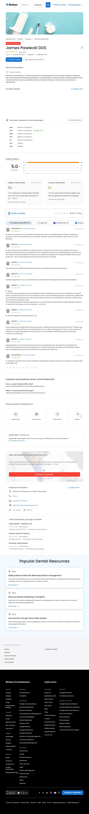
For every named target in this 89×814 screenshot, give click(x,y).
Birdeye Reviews (49, 725)
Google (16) (43, 223)
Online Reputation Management (30, 714)
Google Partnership (9, 768)
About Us (47, 693)
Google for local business (28, 704)
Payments (9, 728)
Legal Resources (49, 732)
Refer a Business (65, 727)
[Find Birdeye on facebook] (39, 792)
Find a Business (64, 717)
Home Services (24, 764)
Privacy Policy (25, 803)
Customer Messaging (27, 717)
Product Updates (50, 715)
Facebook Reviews (26, 733)
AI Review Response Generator (69, 707)
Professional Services (66, 696)
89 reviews (22, 52)
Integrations (10, 764)
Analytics (9, 761)
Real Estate (23, 777)
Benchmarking (10, 746)
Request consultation (36, 59)
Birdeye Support (64, 723)
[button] (36, 367)
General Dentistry (10, 656)
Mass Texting (10, 725)
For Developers (64, 720)
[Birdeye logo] (12, 4)
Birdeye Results (49, 728)
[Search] (48, 4)
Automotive (24, 751)
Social (8, 719)
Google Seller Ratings (10, 706)
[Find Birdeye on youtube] (55, 792)
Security (33, 803)
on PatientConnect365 (28, 228)
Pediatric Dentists (51, 649)
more (14, 198)
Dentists (28, 39)
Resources (47, 706)
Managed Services (65, 693)
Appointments (11, 722)
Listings (8, 693)
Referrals (9, 699)
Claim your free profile (44, 474)
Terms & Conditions (12, 803)
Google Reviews (25, 727)
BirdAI (7, 757)
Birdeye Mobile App (12, 772)
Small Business (25, 693)
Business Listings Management (30, 736)
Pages (8, 702)
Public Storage (24, 773)
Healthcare (23, 761)
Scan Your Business (65, 714)
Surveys (8, 740)
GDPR (39, 803)
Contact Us (48, 735)
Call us (15, 496)
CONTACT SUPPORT (72, 792)
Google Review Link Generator (69, 710)
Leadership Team (50, 696)
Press (46, 712)
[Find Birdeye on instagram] (51, 792)
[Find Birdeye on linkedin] (47, 792)
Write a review (60, 5)
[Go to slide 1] (43, 470)
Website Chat (24, 723)
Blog (45, 709)
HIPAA (44, 803)
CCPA (49, 803)
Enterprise (23, 696)
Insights (8, 743)
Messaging (9, 736)
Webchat (9, 715)
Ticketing (9, 749)
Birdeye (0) (81, 223)
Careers (47, 719)
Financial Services (25, 757)
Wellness (23, 783)
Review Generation (26, 710)
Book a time (48, 702)
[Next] (81, 416)
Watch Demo (48, 699)
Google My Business (26, 730)
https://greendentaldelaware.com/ (25, 505)
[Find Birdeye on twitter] (43, 792)
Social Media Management (28, 743)
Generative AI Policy (59, 803)
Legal (21, 767)
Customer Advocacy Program (69, 730)
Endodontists (9, 662)
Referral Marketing (26, 720)
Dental (20, 39)
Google (18, 510)
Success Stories (49, 722)
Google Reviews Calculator (68, 704)
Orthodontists (9, 659)
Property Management (27, 770)
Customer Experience (27, 740)
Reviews (8, 696)
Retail (21, 780)
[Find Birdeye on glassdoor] (59, 792)
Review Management (27, 707)
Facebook (29, 510)
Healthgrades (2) (62, 223)
